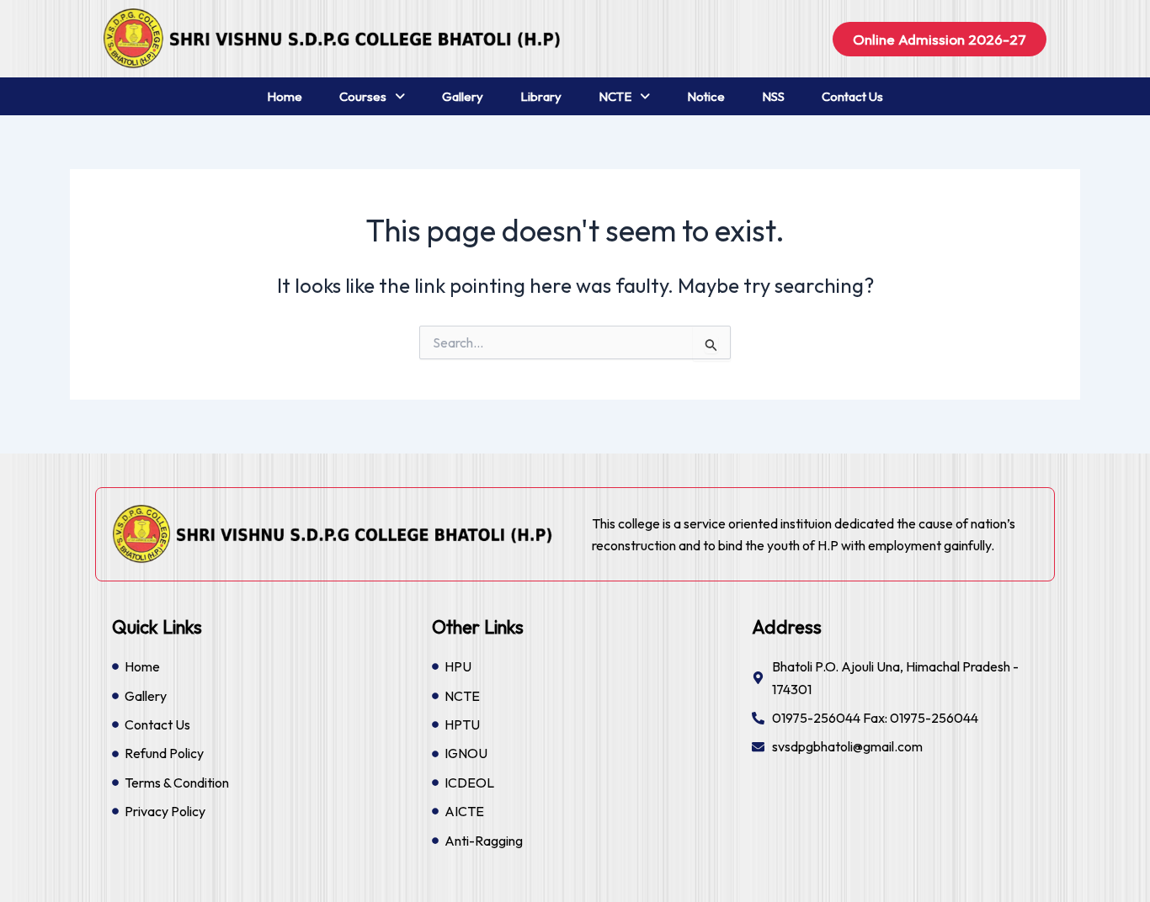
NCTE (615, 96)
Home (284, 96)
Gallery (462, 96)
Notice (706, 96)
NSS (773, 96)
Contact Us (852, 96)
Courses (362, 96)
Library (541, 96)
